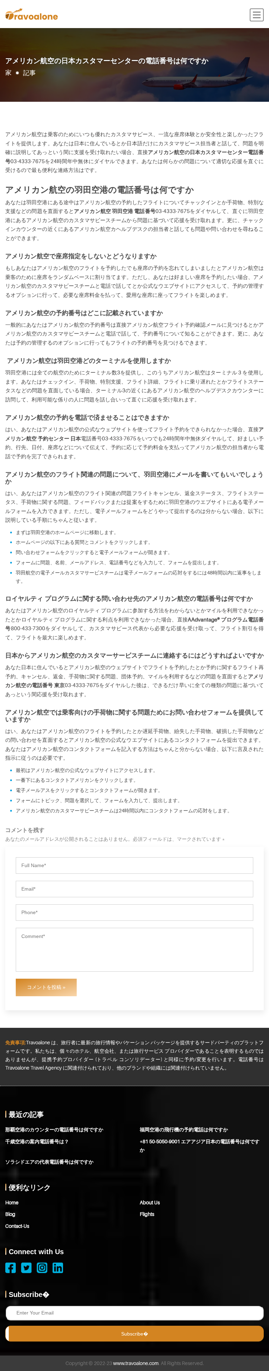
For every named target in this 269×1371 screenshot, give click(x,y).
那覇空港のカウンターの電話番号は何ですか (54, 1129)
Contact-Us (17, 1226)
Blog (10, 1214)
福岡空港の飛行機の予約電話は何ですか (184, 1129)
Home (12, 1202)
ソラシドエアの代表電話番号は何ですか (49, 1162)
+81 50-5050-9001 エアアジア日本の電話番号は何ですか (200, 1145)
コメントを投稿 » (46, 987)
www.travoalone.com (136, 1363)
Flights (147, 1214)
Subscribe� (134, 1334)
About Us (150, 1202)
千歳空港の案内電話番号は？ (37, 1141)
